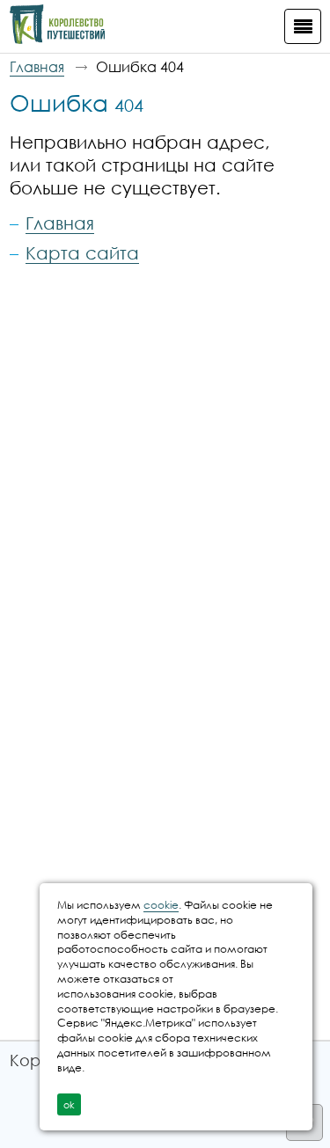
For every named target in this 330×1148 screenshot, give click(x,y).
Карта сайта (82, 252)
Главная (37, 67)
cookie (161, 904)
